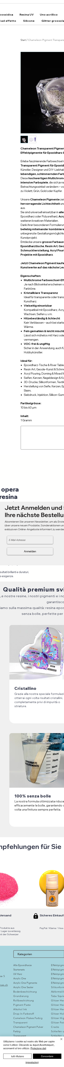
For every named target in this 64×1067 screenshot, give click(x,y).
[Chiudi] (59, 1041)
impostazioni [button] (32, 1062)
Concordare (47, 1056)
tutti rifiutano (17, 1056)
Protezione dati (38, 1048)
